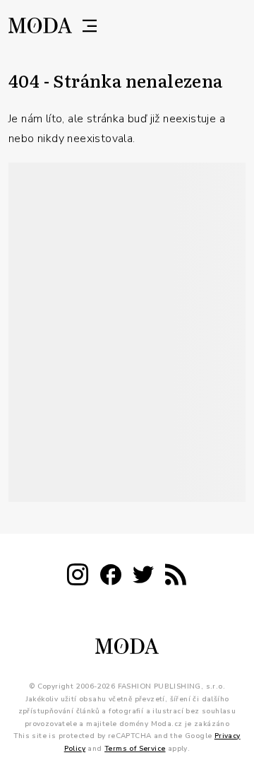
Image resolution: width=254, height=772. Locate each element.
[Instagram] (77, 577)
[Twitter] (143, 577)
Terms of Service (134, 749)
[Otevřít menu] (89, 25)
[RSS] (175, 577)
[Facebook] (110, 577)
